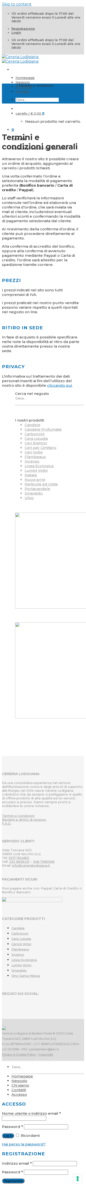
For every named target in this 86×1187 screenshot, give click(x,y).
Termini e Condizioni (18, 816)
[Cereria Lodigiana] (20, 59)
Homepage (25, 78)
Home (10, 85)
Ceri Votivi (34, 452)
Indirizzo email (17, 1163)
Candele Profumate (43, 429)
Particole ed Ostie (41, 484)
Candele (32, 424)
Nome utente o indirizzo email (31, 1113)
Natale (31, 475)
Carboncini (34, 434)
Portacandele (37, 488)
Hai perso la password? (24, 1144)
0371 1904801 (19, 858)
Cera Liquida (36, 438)
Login (16, 32)
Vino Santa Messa (25, 976)
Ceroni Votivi (21, 944)
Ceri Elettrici (36, 443)
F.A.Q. (6, 823)
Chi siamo (20, 1085)
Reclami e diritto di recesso (24, 819)
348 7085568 (43, 861)
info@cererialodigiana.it (31, 865)
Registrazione (23, 29)
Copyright (46, 1054)
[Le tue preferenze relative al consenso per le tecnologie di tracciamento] (77, 1178)
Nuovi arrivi (35, 479)
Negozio (23, 82)
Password (12, 1126)
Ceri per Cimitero (40, 447)
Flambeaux (35, 456)
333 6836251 (19, 861)
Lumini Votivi (36, 470)
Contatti (23, 91)
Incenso (32, 461)
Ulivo (29, 498)
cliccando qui (59, 385)
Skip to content (17, 4)
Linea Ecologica (39, 466)
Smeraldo (34, 493)
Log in (8, 1136)
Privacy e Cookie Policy (19, 1054)
